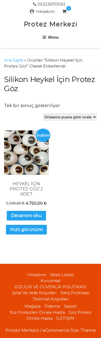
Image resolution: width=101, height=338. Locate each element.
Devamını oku (26, 215)
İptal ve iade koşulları (34, 292)
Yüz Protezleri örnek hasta (37, 312)
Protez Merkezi (51, 24)
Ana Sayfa (13, 60)
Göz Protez (80, 312)
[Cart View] (64, 12)
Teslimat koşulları (50, 298)
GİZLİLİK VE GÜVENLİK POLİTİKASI (50, 286)
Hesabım (45, 11)
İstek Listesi (62, 274)
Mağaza (33, 306)
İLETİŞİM (65, 318)
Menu (53, 37)
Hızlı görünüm (26, 229)
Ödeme (52, 306)
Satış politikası (74, 292)
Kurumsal (50, 280)
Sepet (70, 306)
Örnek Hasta (40, 318)
